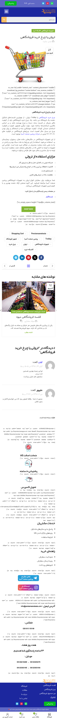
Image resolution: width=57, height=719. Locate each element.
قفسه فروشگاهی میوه (28, 317)
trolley (48, 239)
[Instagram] (47, 3)
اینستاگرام (49, 196)
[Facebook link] (41, 257)
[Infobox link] (28, 579)
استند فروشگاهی (28, 311)
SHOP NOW (28, 209)
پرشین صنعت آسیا (31, 239)
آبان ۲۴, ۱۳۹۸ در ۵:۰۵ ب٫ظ (31, 366)
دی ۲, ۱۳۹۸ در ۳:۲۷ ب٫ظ (32, 394)
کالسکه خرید (37, 30)
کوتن (40, 362)
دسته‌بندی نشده (17, 311)
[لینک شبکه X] (35, 257)
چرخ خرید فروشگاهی (47, 117)
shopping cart (18, 233)
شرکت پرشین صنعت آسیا (30, 133)
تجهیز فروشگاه (11, 239)
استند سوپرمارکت (39, 311)
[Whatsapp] (52, 3)
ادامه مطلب (28, 332)
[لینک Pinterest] (28, 257)
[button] (6, 11)
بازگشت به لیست (28, 266)
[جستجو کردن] (4, 19)
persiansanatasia (38, 233)
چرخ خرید (12, 244)
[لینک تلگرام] (15, 257)
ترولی (25, 244)
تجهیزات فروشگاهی (47, 30)
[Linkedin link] (22, 257)
